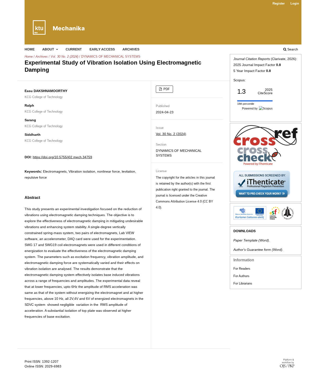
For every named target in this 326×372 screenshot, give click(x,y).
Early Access (102, 49)
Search (292, 49)
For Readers (241, 268)
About (48, 49)
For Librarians (242, 283)
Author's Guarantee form (252, 250)
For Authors (241, 276)
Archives (130, 49)
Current (74, 49)
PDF (166, 89)
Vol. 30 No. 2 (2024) (64, 56)
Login (294, 3)
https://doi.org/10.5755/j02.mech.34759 (62, 157)
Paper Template (245, 240)
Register (279, 3)
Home (30, 49)
